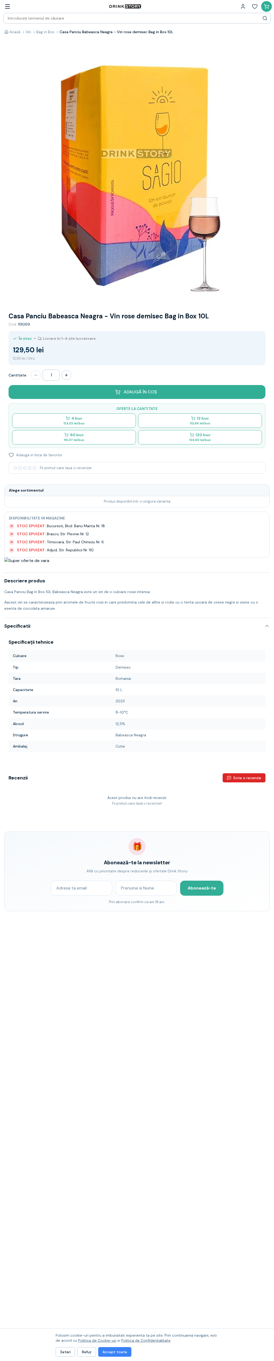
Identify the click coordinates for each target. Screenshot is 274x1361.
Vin (28, 31)
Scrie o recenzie (247, 777)
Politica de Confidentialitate (145, 1340)
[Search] (265, 18)
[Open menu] (7, 6)
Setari (65, 1351)
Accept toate (114, 1351)
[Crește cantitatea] (66, 375)
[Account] (243, 6)
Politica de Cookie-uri (97, 1340)
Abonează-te (202, 888)
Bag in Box (45, 31)
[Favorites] (254, 6)
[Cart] (266, 6)
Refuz (87, 1351)
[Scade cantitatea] (35, 375)
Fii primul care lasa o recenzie (66, 467)
